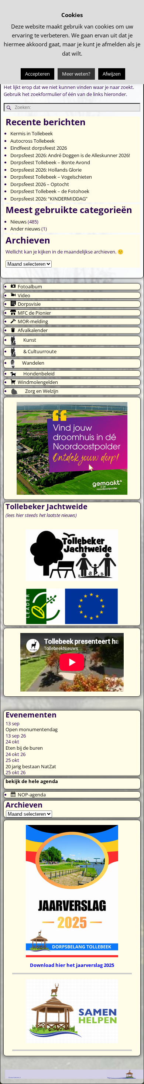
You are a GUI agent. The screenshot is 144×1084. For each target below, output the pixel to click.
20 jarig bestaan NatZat (31, 766)
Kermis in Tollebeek (31, 133)
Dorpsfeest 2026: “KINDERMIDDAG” (49, 198)
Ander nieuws (25, 228)
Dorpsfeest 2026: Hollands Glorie (46, 169)
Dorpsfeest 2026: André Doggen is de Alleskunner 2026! (70, 155)
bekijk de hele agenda (32, 781)
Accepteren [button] (37, 73)
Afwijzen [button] (112, 73)
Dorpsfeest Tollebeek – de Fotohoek (49, 191)
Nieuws (18, 221)
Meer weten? (76, 73)
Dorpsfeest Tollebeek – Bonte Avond (50, 162)
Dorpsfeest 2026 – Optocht (39, 184)
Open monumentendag (32, 729)
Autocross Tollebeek (32, 140)
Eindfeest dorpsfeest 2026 (38, 148)
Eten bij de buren (24, 748)
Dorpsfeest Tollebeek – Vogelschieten (51, 176)
